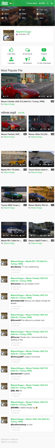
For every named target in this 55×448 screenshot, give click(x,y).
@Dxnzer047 (16, 320)
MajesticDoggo (23, 31)
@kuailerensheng (18, 424)
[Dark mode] (48, 3)
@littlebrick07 (17, 373)
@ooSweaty (16, 266)
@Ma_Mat (15, 390)
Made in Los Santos (9, 442)
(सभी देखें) (21, 112)
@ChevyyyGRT (17, 356)
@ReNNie (15, 407)
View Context (17, 270)
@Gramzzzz (16, 283)
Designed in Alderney (9, 439)
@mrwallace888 (17, 300)
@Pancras (15, 337)
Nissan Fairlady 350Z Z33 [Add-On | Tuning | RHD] (29, 279)
